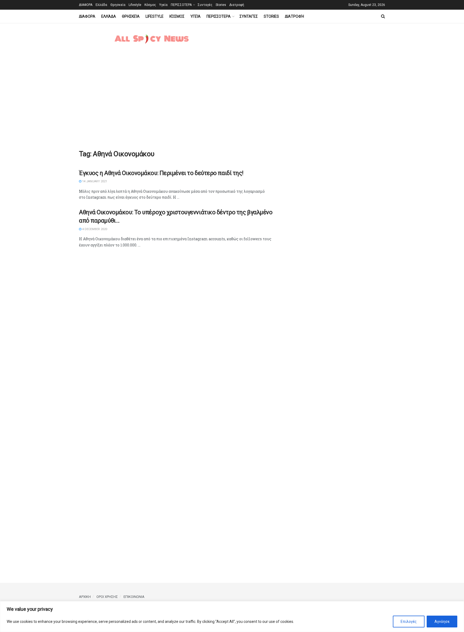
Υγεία (163, 5)
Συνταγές (205, 5)
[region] (232, 616)
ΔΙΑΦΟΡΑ (85, 5)
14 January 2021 (94, 181)
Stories (221, 5)
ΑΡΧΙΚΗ (85, 597)
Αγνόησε (442, 621)
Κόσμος (150, 5)
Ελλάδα (101, 5)
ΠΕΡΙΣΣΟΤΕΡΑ (181, 5)
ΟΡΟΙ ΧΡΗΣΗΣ (107, 597)
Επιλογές (409, 621)
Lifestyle (135, 5)
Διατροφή (236, 5)
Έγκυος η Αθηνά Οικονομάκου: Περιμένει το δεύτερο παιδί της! (161, 173)
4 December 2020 (94, 229)
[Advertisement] (232, 103)
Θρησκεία (117, 5)
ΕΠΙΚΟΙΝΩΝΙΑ (134, 597)
